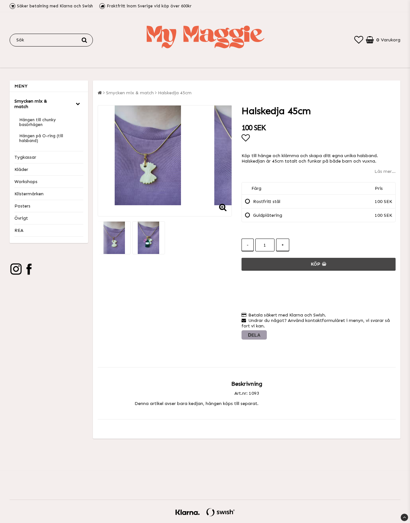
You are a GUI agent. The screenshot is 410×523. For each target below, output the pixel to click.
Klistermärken (29, 194)
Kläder (21, 169)
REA (18, 230)
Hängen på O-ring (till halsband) (41, 138)
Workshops (25, 181)
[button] (358, 39)
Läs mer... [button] (385, 171)
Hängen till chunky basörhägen (37, 122)
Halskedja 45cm (175, 93)
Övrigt (21, 218)
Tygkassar (25, 157)
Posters (22, 206)
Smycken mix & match (30, 103)
